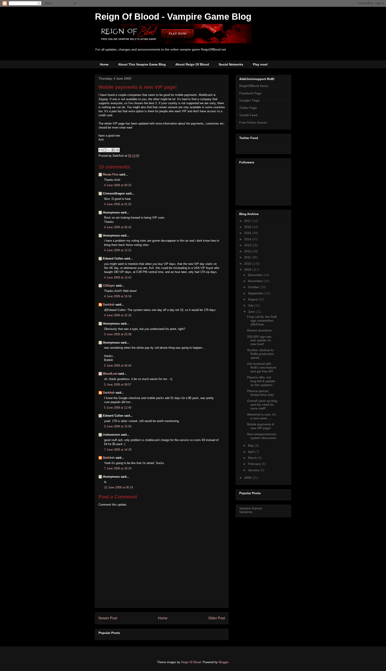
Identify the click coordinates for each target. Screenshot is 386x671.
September (256, 293)
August (253, 299)
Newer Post (108, 618)
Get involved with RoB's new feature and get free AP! (261, 367)
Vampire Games (250, 508)
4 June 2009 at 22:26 (117, 315)
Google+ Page (249, 100)
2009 (248, 269)
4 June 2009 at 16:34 (117, 296)
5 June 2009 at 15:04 (117, 426)
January (254, 470)
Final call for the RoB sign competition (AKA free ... (262, 320)
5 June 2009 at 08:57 (117, 384)
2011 (248, 257)
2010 (248, 263)
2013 (248, 245)
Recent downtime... (260, 330)
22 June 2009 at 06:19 (118, 487)
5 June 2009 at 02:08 (117, 334)
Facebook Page (250, 93)
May (251, 445)
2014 (248, 239)
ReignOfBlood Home (253, 86)
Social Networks (231, 64)
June (252, 311)
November (256, 281)
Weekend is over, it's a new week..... (261, 416)
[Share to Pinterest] (117, 150)
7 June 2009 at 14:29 (117, 449)
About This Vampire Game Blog (142, 64)
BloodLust (110, 373)
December (256, 275)
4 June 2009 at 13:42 (117, 277)
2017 (248, 221)
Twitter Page (248, 108)
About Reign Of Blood (192, 64)
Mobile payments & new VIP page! (138, 87)
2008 (248, 477)
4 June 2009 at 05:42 (117, 227)
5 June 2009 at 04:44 (117, 365)
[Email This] (100, 150)
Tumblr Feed (248, 115)
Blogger (223, 662)
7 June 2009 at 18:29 (117, 468)
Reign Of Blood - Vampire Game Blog (173, 16)
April (251, 452)
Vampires (245, 512)
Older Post (216, 618)
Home (104, 64)
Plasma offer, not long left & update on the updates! (261, 381)
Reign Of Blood (191, 662)
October (254, 287)
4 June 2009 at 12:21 (117, 250)
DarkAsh (109, 304)
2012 (248, 251)
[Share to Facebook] (113, 150)
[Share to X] (109, 150)
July (251, 305)
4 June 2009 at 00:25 (117, 185)
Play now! (260, 64)
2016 (248, 227)
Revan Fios (110, 174)
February (255, 464)
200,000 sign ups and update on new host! (259, 340)
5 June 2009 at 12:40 (117, 407)
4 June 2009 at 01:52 (117, 204)
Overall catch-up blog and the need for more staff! (262, 404)
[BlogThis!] (105, 150)
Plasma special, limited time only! (260, 393)
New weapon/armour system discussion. (262, 436)
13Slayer (109, 285)
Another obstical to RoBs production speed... (260, 353)
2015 (248, 233)
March (253, 458)
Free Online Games (253, 122)
